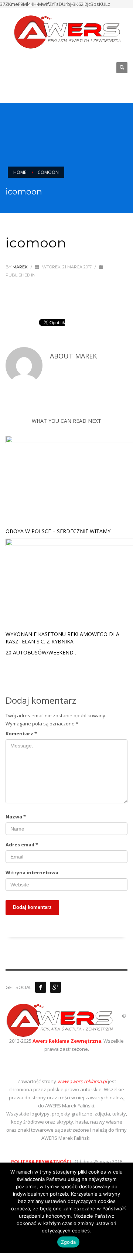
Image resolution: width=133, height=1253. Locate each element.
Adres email (22, 844)
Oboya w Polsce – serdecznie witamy (58, 531)
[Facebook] (40, 987)
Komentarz (21, 733)
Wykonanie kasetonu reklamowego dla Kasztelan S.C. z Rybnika (62, 638)
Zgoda (68, 1242)
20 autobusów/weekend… (42, 652)
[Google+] (55, 987)
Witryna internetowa (32, 872)
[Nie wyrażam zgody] (123, 1207)
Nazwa (16, 816)
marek (21, 266)
